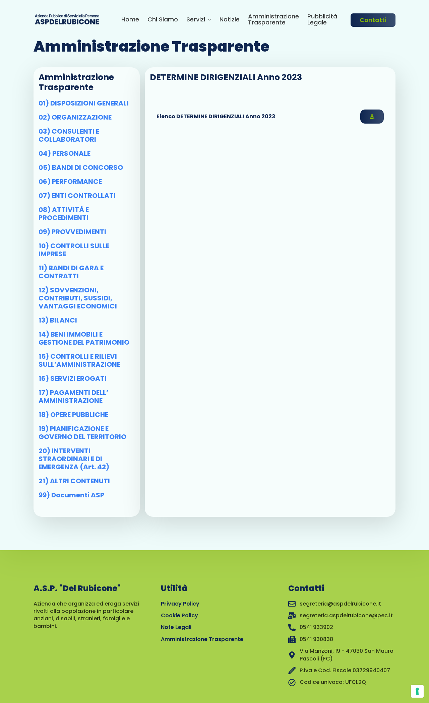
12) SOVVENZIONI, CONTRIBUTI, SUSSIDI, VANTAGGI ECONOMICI (78, 298)
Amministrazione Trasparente (273, 19)
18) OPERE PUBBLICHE (73, 414)
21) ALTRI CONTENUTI (74, 481)
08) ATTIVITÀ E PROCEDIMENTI (64, 213)
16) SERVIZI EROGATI (73, 378)
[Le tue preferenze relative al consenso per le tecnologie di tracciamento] (417, 691)
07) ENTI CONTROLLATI (77, 195)
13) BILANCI (58, 320)
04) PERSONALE (64, 153)
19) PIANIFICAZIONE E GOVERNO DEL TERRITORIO (82, 432)
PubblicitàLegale (322, 19)
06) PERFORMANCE (70, 181)
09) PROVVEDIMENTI (72, 231)
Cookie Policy (179, 615)
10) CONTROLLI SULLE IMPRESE (74, 250)
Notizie (230, 19)
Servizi (195, 19)
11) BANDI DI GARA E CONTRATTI (71, 272)
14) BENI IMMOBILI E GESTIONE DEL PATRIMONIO (84, 338)
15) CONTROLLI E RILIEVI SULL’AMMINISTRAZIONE (79, 360)
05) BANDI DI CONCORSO (81, 167)
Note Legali (176, 627)
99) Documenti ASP (71, 495)
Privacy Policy (180, 604)
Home (130, 19)
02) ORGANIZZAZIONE (75, 117)
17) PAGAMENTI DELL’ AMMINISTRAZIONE (73, 396)
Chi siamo (162, 19)
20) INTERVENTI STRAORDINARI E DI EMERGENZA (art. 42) (74, 459)
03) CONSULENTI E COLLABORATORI (69, 135)
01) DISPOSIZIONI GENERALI (84, 103)
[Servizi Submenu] (208, 20)
